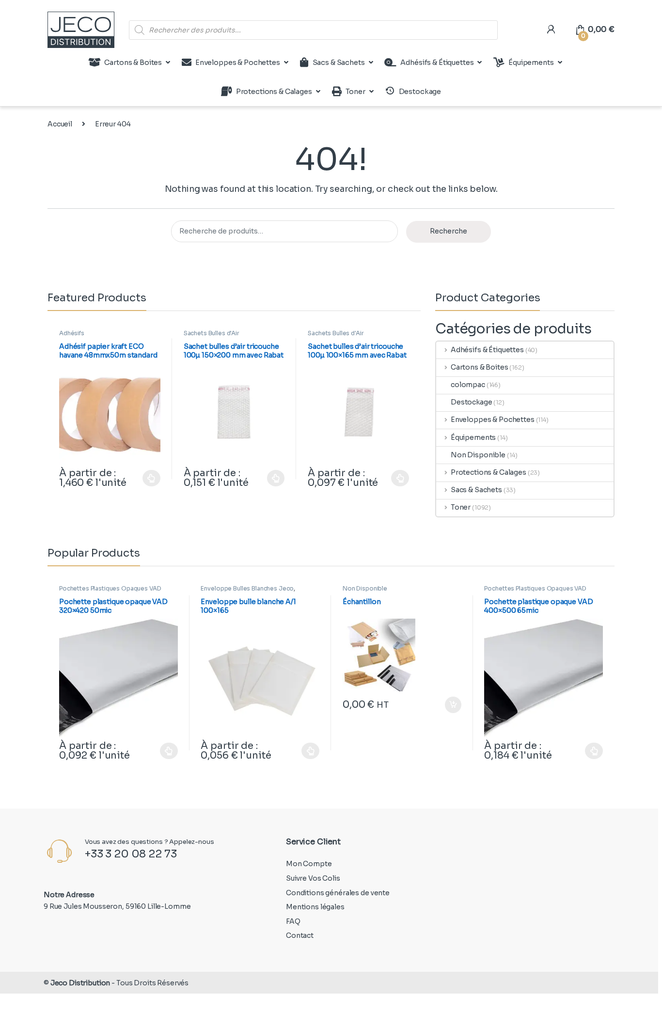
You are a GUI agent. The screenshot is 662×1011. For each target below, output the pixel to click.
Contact (300, 935)
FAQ (293, 921)
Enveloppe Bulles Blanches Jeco (247, 588)
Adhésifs (71, 333)
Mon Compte (309, 863)
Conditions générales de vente (338, 892)
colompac (468, 384)
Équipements (530, 62)
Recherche (448, 231)
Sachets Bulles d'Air (211, 333)
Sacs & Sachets (339, 62)
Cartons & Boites (133, 62)
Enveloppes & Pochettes (237, 62)
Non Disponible (478, 455)
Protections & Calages (274, 91)
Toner (355, 91)
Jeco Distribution (80, 983)
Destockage (471, 402)
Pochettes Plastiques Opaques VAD (110, 588)
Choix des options (146, 478)
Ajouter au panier (448, 705)
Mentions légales (315, 906)
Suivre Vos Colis (313, 878)
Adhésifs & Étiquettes (436, 62)
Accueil (59, 124)
